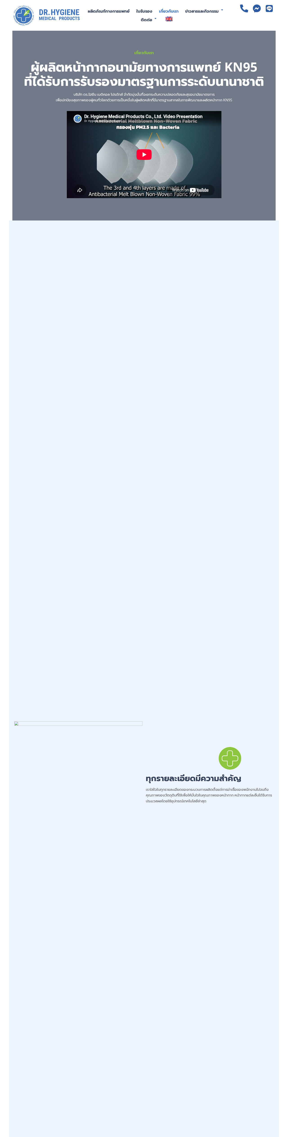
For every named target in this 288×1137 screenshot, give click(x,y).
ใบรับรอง (144, 11)
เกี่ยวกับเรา (168, 11)
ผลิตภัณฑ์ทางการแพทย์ (109, 11)
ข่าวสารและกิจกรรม (202, 11)
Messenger (257, 9)
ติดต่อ (146, 19)
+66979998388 (244, 9)
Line (269, 9)
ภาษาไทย (269, 22)
